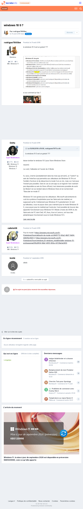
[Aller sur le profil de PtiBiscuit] (46, 399)
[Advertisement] (41, 16)
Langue (11, 501)
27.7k (11, 162)
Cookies (55, 501)
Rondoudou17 (53, 363)
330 (11, 61)
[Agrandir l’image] (51, 72)
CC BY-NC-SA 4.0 (41, 504)
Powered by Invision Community (41, 506)
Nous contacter (44, 501)
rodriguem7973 (51, 148)
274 (17, 247)
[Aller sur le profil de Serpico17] (46, 389)
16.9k (11, 247)
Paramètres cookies (67, 501)
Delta (12, 143)
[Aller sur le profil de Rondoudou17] (46, 359)
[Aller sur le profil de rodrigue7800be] (6, 32)
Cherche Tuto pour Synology (60, 381)
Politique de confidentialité (26, 501)
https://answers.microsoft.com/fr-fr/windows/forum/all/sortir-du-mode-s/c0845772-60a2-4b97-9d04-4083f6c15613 (49, 235)
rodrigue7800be (19, 31)
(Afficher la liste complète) (30, 353)
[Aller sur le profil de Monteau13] (46, 371)
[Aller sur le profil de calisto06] (13, 236)
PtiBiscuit (52, 400)
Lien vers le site (29, 219)
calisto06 (12, 228)
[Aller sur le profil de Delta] (13, 151)
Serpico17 (52, 393)
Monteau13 (52, 374)
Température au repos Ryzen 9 (61, 398)
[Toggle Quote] (26, 148)
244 (17, 162)
